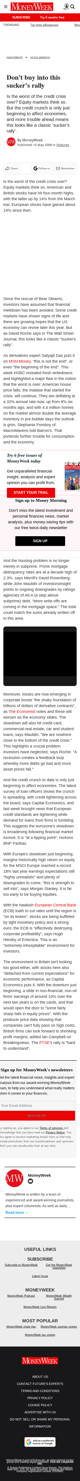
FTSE (44, 1042)
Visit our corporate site (55, 1467)
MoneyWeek (32, 140)
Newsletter (68, 168)
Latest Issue (40, 1280)
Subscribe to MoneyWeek (21, 1269)
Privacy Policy (40, 1402)
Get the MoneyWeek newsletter (59, 1271)
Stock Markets (40, 57)
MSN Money (20, 361)
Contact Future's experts (40, 1388)
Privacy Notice (55, 1132)
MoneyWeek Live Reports (40, 1311)
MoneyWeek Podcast (21, 1300)
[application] (40, 652)
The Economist (22, 711)
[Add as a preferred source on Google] (40, 1446)
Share (14, 168)
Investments (15, 57)
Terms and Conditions (40, 1395)
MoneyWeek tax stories (40, 1339)
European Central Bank (55, 905)
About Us (40, 1381)
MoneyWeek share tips (21, 1331)
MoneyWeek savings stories (59, 1331)
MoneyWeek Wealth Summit (59, 1302)
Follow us (44, 168)
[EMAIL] (31, 1181)
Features (62, 145)
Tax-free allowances (44, 25)
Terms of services (52, 1128)
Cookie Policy (40, 1409)
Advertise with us (40, 1416)
